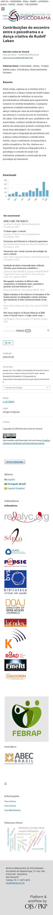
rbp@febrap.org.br (15, 883)
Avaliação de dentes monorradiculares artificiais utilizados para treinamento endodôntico (24, 266)
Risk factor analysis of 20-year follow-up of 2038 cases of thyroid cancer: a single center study (24, 314)
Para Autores (10, 805)
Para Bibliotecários (12, 810)
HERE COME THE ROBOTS (16, 221)
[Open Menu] (3, 9)
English (11, 479)
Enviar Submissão (14, 462)
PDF (9, 343)
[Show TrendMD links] (48, 330)
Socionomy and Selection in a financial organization (26, 241)
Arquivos (15, 15)
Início (5, 15)
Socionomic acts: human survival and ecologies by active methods (25, 252)
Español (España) (16, 488)
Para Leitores (10, 801)
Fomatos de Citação (13, 387)
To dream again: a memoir (15, 231)
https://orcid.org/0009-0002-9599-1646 (18, 58)
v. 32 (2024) (28, 15)
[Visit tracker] (5, 783)
